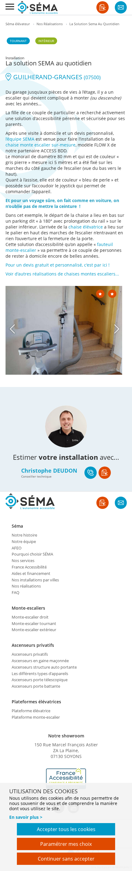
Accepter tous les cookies (66, 829)
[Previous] (12, 329)
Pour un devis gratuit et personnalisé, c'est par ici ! (58, 265)
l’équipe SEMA (20, 139)
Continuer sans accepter (66, 858)
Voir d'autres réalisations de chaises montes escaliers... (62, 274)
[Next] (116, 329)
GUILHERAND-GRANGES (56, 77)
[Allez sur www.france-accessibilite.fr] (66, 778)
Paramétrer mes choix (66, 844)
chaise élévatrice (85, 227)
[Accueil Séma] (38, 7)
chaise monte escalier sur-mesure (41, 145)
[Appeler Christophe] (90, 473)
